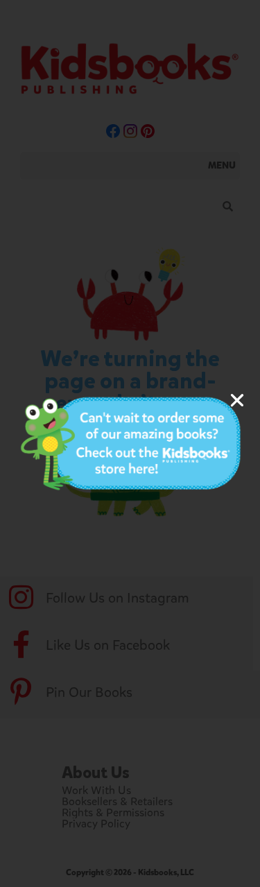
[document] (130, 443)
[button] (237, 400)
